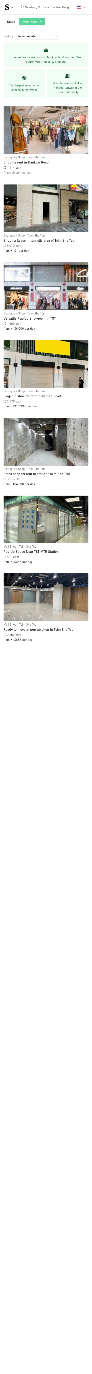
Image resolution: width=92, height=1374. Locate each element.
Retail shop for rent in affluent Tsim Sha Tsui (37, 474)
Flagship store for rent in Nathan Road (32, 396)
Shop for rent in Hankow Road (26, 162)
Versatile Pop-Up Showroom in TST (30, 318)
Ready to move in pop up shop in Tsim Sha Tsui (39, 629)
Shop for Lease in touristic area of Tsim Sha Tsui (39, 240)
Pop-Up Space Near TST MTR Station (31, 551)
